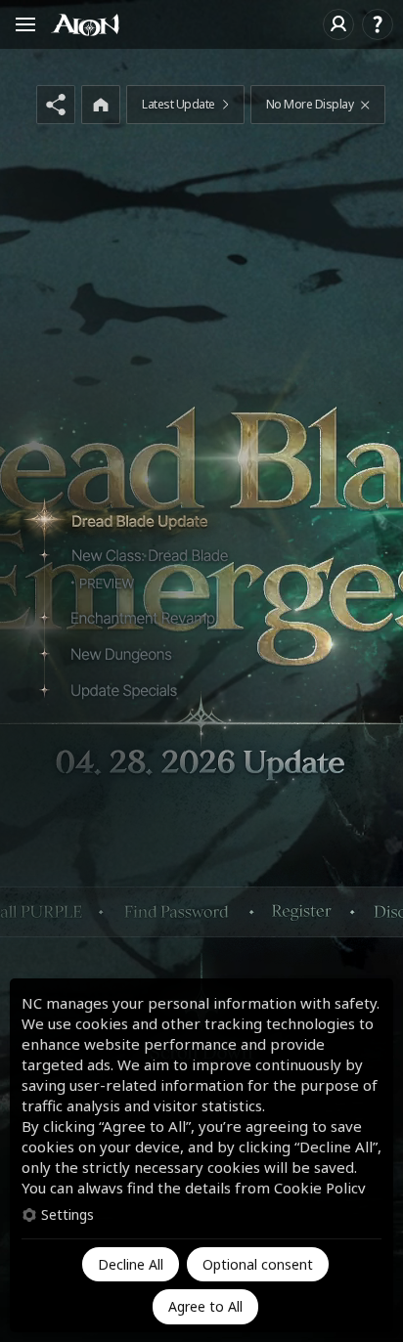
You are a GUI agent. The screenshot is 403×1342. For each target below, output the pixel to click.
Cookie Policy (320, 1187)
